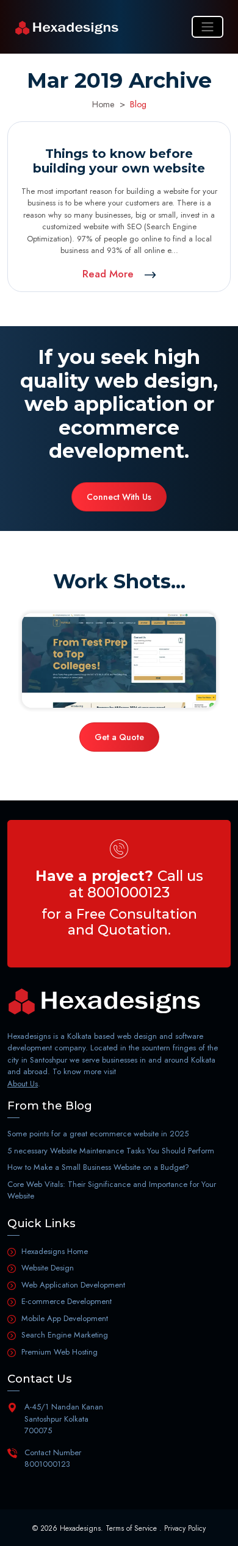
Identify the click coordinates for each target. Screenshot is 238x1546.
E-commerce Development (66, 1301)
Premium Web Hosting (59, 1352)
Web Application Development (73, 1285)
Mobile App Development (64, 1318)
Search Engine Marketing (64, 1335)
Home (103, 104)
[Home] (67, 27)
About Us (22, 1083)
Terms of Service (131, 1528)
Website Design (47, 1267)
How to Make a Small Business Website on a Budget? (98, 1167)
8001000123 (128, 892)
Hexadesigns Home (54, 1251)
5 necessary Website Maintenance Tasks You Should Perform (110, 1150)
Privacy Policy (185, 1528)
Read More (109, 273)
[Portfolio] (119, 660)
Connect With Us (119, 497)
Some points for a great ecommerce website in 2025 (98, 1133)
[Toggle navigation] (207, 27)
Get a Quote (119, 737)
